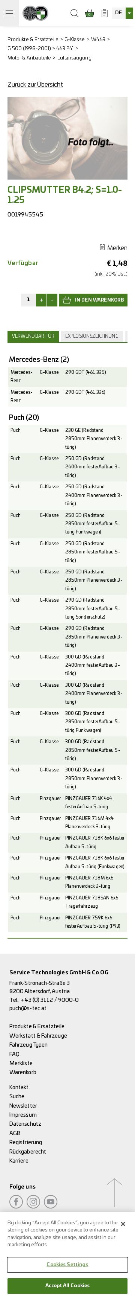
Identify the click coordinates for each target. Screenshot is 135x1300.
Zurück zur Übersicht (35, 85)
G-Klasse (74, 39)
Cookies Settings (67, 1264)
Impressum (23, 1115)
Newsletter (23, 1106)
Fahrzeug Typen (28, 1045)
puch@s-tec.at (27, 1008)
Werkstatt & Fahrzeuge (38, 1036)
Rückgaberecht (27, 1152)
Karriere (18, 1161)
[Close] (123, 1224)
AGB (15, 1133)
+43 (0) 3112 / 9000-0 (50, 1000)
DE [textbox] (118, 13)
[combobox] (122, 13)
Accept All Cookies (67, 1285)
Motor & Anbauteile (29, 58)
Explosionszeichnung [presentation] (91, 336)
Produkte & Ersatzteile (33, 39)
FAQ (14, 1054)
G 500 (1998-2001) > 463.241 (41, 48)
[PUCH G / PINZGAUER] (35, 13)
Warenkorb (22, 1072)
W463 (98, 39)
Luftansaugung (74, 58)
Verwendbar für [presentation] (33, 336)
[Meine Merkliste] (104, 13)
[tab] (34, 336)
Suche (16, 1096)
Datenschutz (25, 1124)
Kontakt (19, 1087)
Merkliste (21, 1063)
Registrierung (25, 1142)
